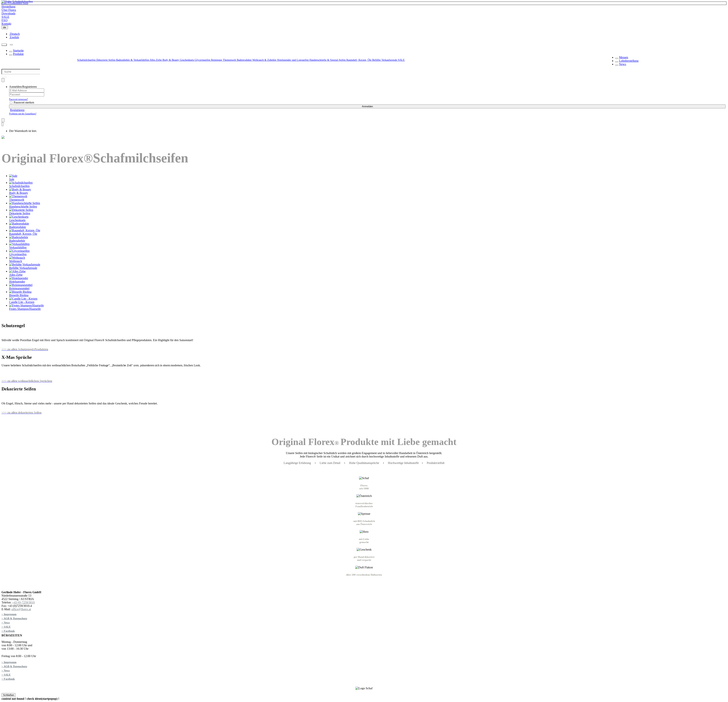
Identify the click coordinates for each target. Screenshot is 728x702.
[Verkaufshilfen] (19, 244)
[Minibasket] (2, 124)
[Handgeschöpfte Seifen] (24, 203)
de (5, 27)
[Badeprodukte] (19, 223)
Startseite (18, 50)
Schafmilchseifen (86, 60)
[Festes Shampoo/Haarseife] (26, 305)
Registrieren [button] (17, 110)
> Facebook (8, 631)
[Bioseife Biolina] (20, 291)
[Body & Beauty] (20, 189)
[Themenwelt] (18, 196)
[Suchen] (4, 45)
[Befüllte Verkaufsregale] (24, 264)
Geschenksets (187, 60)
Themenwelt (230, 60)
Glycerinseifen (203, 60)
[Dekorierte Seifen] (21, 210)
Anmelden (367, 106)
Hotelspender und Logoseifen (293, 60)
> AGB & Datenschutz (14, 618)
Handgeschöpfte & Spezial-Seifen (327, 60)
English (14, 37)
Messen (623, 57)
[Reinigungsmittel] (20, 285)
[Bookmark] (3, 120)
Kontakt (6, 23)
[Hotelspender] (18, 278)
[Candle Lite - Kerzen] (23, 298)
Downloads (8, 13)
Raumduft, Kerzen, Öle (359, 60)
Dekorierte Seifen (106, 60)
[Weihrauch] (17, 257)
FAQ (5, 20)
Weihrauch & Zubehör (264, 60)
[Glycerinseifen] (19, 250)
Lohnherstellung (629, 60)
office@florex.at (21, 609)
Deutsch (14, 33)
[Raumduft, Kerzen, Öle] (24, 230)
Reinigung (217, 60)
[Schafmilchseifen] (21, 182)
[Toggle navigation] (11, 44)
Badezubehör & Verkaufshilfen (133, 60)
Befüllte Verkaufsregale (385, 60)
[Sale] (13, 175)
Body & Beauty (171, 60)
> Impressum (9, 614)
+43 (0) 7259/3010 (23, 602)
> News (6, 622)
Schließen (8, 695)
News (622, 64)
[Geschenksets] (18, 216)
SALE (5, 16)
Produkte (18, 54)
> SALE (6, 626)
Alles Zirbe (156, 60)
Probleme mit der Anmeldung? (22, 113)
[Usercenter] (3, 80)
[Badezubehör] (18, 237)
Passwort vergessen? (18, 99)
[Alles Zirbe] (17, 271)
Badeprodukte (244, 60)
